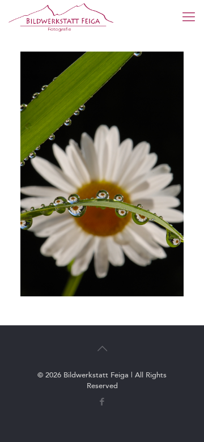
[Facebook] (102, 401)
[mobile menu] (188, 17)
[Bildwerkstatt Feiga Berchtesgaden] (60, 17)
